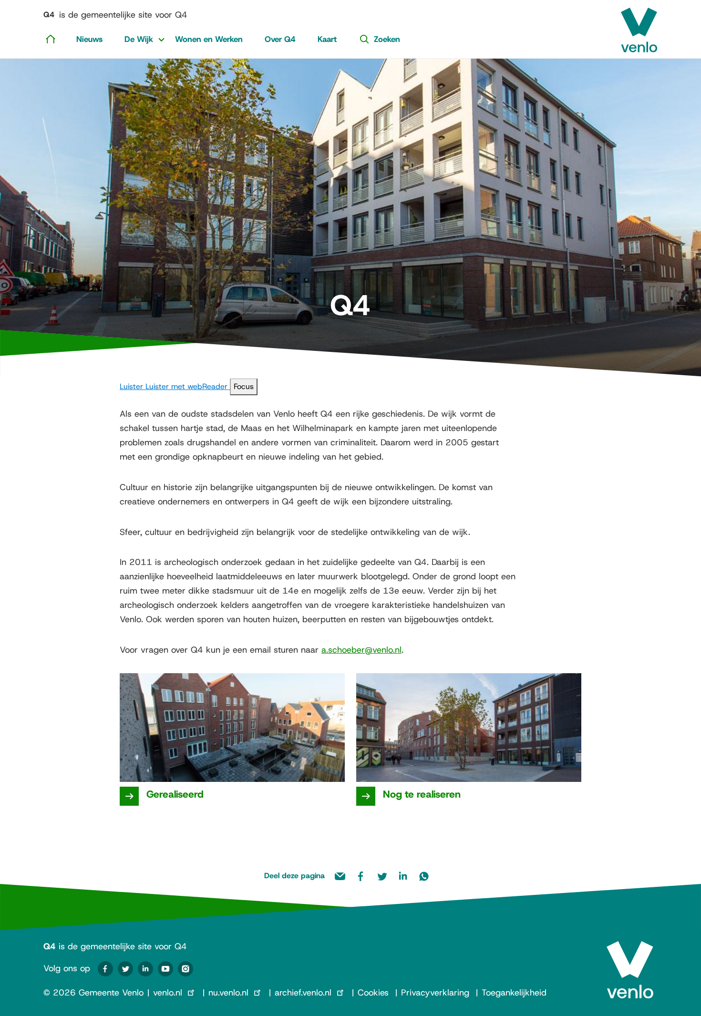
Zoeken (387, 39)
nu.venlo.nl (228, 992)
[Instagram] (185, 968)
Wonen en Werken (209, 39)
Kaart (327, 39)
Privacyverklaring (435, 992)
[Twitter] (125, 968)
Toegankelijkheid (514, 992)
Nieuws (89, 39)
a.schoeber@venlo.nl (361, 650)
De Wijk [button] (138, 39)
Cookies (373, 992)
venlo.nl (167, 992)
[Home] (50, 39)
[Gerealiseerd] (129, 796)
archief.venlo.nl (303, 992)
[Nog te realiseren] (365, 796)
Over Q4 (280, 39)
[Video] (165, 968)
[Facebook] (105, 968)
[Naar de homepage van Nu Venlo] (639, 26)
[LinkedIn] (145, 968)
